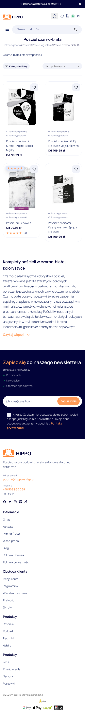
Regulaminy (10, 586)
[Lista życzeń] (62, 16)
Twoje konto (10, 579)
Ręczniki (8, 638)
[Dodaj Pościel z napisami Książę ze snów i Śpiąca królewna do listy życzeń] (76, 169)
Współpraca (11, 541)
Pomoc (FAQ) (11, 534)
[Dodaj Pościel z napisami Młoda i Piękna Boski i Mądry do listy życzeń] (34, 87)
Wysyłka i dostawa (15, 593)
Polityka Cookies (13, 555)
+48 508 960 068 (14, 489)
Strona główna (13, 45)
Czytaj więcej (13, 334)
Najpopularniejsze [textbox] (55, 66)
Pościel (27, 45)
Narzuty (8, 676)
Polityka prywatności (16, 562)
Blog (6, 548)
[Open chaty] (74, 707)
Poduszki (8, 631)
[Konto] (54, 16)
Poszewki (9, 683)
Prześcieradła (12, 669)
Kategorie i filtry (18, 66)
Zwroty (7, 607)
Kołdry (7, 645)
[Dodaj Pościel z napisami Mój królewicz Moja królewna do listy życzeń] (76, 87)
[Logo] (13, 17)
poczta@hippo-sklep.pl (18, 479)
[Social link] (4, 502)
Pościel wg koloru (42, 45)
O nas (6, 519)
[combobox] (62, 66)
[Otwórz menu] (7, 29)
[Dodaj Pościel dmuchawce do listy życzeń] (34, 169)
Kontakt (8, 526)
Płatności (9, 600)
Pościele (8, 624)
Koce (6, 662)
